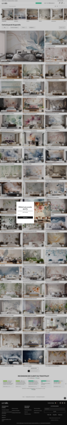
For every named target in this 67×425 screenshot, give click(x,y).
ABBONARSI (25, 217)
